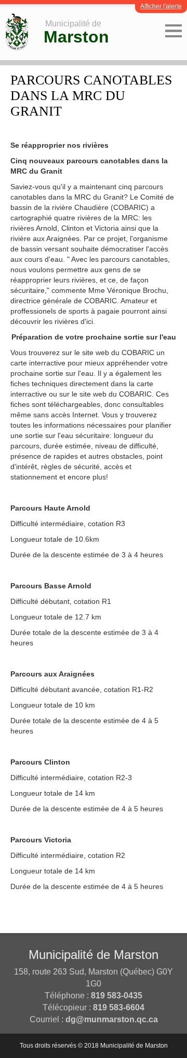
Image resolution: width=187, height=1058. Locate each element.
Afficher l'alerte (161, 6)
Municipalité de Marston (93, 955)
